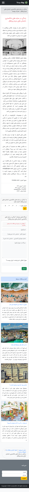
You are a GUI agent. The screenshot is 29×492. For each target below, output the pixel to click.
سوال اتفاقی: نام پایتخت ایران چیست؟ (16, 260)
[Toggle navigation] (3, 2)
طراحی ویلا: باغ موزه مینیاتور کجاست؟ (18, 385)
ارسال (24, 269)
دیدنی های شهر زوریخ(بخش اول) (19, 345)
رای (25, 208)
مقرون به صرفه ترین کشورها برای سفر (18, 304)
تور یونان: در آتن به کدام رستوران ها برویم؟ (17, 423)
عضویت (24, 478)
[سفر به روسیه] (22, 3)
